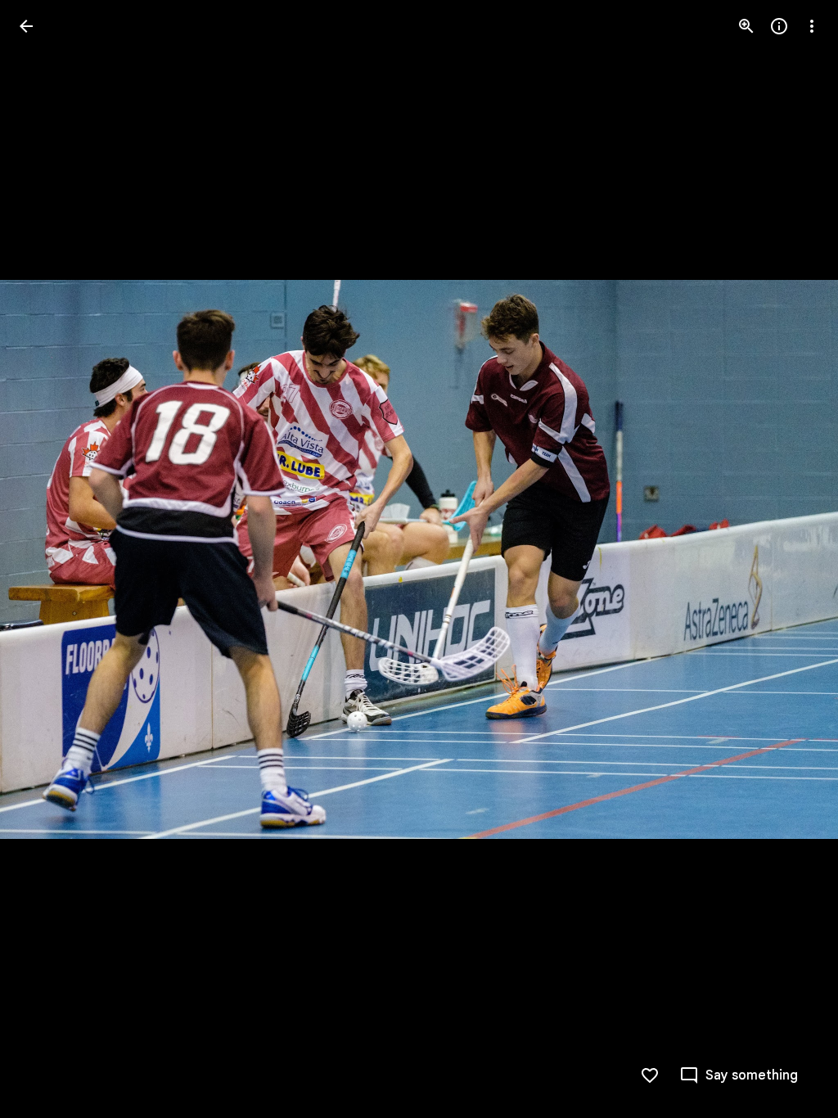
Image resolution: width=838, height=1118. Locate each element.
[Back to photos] (26, 26)
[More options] (811, 26)
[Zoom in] (746, 26)
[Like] (650, 1075)
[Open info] (779, 26)
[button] (46, 559)
